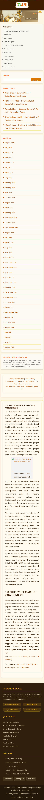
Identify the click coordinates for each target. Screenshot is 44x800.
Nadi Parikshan (9, 56)
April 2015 (8, 252)
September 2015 (11, 227)
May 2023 (8, 178)
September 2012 (11, 312)
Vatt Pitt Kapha (9, 42)
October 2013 (10, 302)
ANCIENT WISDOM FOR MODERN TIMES (16, 31)
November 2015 (11, 217)
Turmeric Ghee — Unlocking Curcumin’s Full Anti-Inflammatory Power (21, 110)
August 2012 (9, 317)
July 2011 (8, 332)
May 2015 (8, 247)
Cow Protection (9, 49)
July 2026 (8, 148)
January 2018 (10, 188)
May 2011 (8, 342)
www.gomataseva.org (14, 759)
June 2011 (8, 337)
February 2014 (10, 282)
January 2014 (10, 287)
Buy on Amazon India (10, 746)
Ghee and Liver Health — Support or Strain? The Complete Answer (22, 118)
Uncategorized (9, 67)
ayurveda (20, 664)
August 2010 (9, 347)
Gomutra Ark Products (11, 732)
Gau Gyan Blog (8, 743)
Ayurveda (7, 34)
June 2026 (9, 153)
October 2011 (10, 322)
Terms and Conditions (28, 794)
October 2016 (10, 198)
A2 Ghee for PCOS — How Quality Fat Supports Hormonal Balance (19, 102)
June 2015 (9, 242)
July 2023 (8, 168)
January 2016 (10, 212)
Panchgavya (8, 60)
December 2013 (11, 292)
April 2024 (8, 158)
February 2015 (10, 262)
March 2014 (9, 277)
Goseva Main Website (11, 722)
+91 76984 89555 (12, 766)
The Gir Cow (8, 63)
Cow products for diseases (13, 45)
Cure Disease (8, 38)
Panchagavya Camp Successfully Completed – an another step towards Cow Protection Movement (22, 381)
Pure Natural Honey (10, 736)
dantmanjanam (11, 667)
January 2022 (10, 183)
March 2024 (9, 163)
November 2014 (11, 267)
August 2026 (10, 143)
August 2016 (9, 203)
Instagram (20, 779)
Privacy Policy (13, 794)
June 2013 (8, 307)
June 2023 (9, 173)
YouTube (31, 779)
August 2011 (9, 327)
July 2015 (8, 237)
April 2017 (8, 192)
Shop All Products (9, 739)
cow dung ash (31, 664)
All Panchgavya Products (12, 729)
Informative (8, 53)
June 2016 (8, 207)
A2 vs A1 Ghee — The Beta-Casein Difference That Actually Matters (23, 126)
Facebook (8, 779)
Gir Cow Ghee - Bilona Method (14, 725)
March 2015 (9, 257)
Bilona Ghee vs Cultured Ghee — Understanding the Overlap (17, 94)
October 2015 (10, 223)
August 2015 (9, 232)
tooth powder (23, 667)
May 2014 (8, 272)
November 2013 (11, 297)
